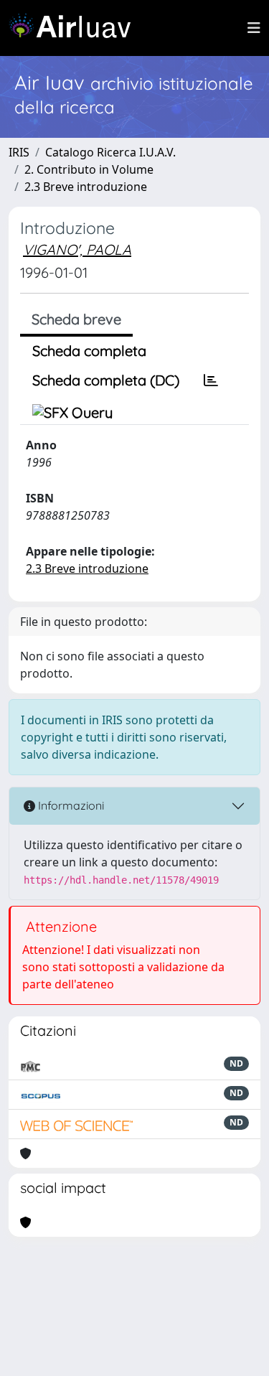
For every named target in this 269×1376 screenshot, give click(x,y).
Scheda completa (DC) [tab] (105, 380)
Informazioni (69, 805)
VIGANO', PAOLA (77, 249)
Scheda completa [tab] (89, 351)
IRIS (19, 152)
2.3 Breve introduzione (85, 187)
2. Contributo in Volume (89, 169)
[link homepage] (75, 28)
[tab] (211, 380)
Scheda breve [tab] (76, 319)
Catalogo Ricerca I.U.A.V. (110, 152)
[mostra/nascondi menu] (253, 28)
